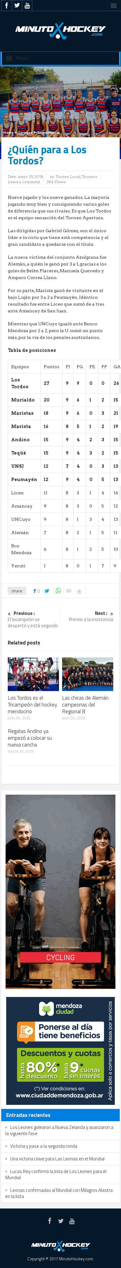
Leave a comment (24, 181)
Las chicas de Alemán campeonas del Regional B (85, 704)
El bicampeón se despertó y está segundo (33, 619)
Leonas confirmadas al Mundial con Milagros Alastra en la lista (59, 1193)
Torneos (25, 132)
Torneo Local (48, 132)
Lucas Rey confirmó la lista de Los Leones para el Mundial (55, 1174)
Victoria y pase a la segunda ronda (43, 1146)
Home (8, 132)
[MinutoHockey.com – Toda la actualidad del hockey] (60, 30)
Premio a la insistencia (91, 616)
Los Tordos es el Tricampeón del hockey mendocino (32, 704)
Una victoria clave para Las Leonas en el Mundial (57, 1158)
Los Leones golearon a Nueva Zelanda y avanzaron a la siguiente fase (59, 1130)
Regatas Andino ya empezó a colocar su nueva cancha (30, 738)
